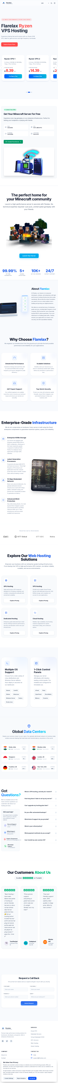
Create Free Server (13, 142)
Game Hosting (35, 1046)
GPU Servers (34, 1040)
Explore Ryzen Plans (9, 44)
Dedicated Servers (36, 1034)
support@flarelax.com (39, 1058)
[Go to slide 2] (29, 92)
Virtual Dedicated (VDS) (37, 1037)
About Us (4, 1055)
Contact (3, 1058)
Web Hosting (34, 1043)
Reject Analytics (21, 1078)
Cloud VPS (34, 1031)
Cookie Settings (9, 1078)
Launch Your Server (29, 256)
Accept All (32, 1078)
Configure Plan (13, 76)
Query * (32, 993)
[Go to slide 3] (31, 92)
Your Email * (33, 986)
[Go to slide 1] (26, 92)
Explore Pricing (14, 600)
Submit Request (29, 1003)
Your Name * (7, 986)
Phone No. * (7, 993)
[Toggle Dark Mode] (51, 3)
